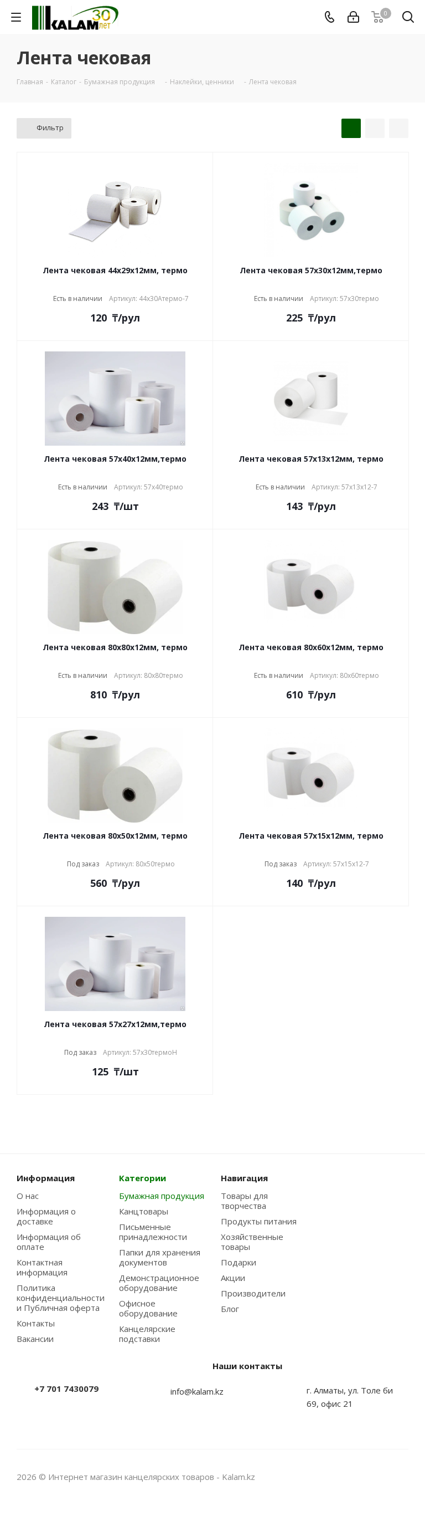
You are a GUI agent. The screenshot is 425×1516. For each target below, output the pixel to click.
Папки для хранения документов (159, 1257)
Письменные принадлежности (153, 1231)
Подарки (238, 1262)
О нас (28, 1195)
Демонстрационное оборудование (159, 1282)
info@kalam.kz (197, 1391)
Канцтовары (143, 1211)
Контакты (36, 1323)
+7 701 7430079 (66, 1388)
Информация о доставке (46, 1216)
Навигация (244, 1177)
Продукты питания (259, 1221)
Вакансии (35, 1338)
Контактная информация (42, 1267)
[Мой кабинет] (353, 17)
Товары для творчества (244, 1200)
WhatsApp (400, 1477)
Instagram (372, 1477)
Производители (253, 1293)
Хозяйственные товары (252, 1241)
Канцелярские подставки (147, 1333)
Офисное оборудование (148, 1308)
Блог (230, 1308)
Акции (233, 1277)
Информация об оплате (49, 1241)
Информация (46, 1177)
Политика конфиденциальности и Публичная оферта (61, 1297)
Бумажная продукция (161, 1195)
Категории (142, 1177)
